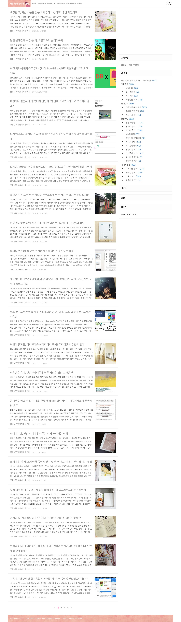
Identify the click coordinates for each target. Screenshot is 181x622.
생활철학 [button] (41, 4)
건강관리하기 (133, 142)
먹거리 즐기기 (134, 130)
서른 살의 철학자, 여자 (19, 3)
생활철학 (127, 84)
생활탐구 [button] (60, 4)
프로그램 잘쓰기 (135, 169)
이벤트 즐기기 (133, 161)
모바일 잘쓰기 (134, 172)
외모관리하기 (133, 146)
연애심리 (127, 103)
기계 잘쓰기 (133, 176)
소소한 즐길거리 (134, 157)
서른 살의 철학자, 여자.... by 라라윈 (139, 80)
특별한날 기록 (134, 100)
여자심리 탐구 (133, 115)
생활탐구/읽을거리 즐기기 (20, 31)
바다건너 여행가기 (135, 138)
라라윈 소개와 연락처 (130, 65)
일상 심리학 (133, 92)
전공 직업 (132, 96)
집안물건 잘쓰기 (134, 153)
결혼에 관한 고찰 (135, 111)
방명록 (79, 4)
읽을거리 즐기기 (134, 123)
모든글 (34, 4)
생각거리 (132, 88)
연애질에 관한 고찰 (136, 107)
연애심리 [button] (50, 4)
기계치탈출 (128, 165)
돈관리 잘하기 (133, 149)
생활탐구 (127, 119)
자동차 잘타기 (133, 180)
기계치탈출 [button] (70, 4)
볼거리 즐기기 (134, 126)
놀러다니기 (133, 134)
